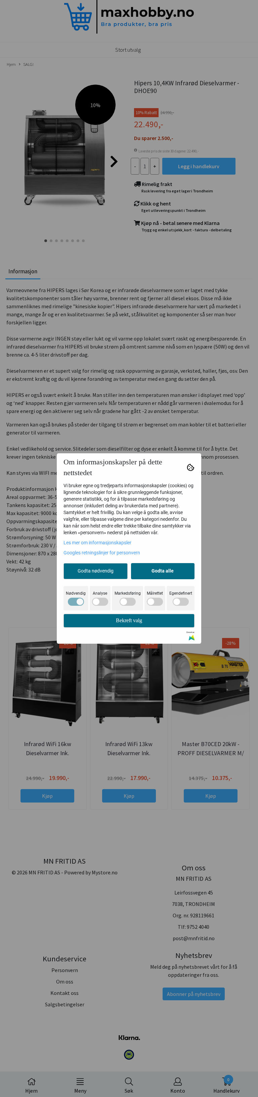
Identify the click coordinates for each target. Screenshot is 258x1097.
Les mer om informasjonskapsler (97, 542)
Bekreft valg (129, 620)
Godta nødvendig (96, 571)
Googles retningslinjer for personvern (101, 552)
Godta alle (163, 571)
